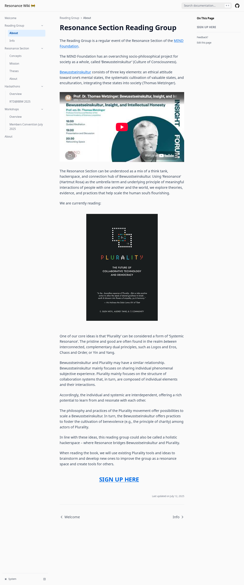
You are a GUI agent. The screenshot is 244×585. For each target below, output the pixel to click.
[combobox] (206, 5)
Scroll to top (203, 48)
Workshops (12, 109)
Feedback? (202, 37)
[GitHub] (237, 6)
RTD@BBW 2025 (20, 101)
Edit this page (204, 42)
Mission (14, 63)
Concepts (15, 56)
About (13, 33)
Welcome (10, 18)
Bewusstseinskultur (75, 72)
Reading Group (14, 25)
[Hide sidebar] (44, 579)
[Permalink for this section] (142, 479)
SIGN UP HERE (206, 27)
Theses (14, 71)
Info (12, 41)
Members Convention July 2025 (26, 127)
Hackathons (12, 86)
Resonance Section (17, 48)
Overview (15, 94)
